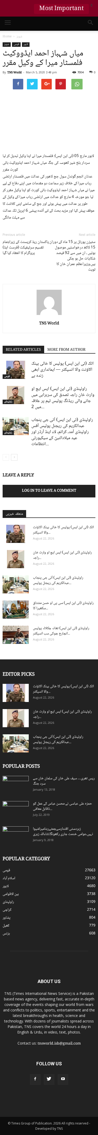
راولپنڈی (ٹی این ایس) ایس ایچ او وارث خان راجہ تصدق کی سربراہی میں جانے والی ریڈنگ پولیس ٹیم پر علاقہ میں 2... (62, 398)
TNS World (14, 72)
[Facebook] (35, 1079)
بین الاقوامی (11, 894)
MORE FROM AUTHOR (66, 350)
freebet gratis (68, 1109)
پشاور (6, 918)
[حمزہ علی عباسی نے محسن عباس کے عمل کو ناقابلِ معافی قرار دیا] (16, 810)
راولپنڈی (8, 402)
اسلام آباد (9, 878)
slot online (58, 1103)
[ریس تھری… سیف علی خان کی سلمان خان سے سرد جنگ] (16, 785)
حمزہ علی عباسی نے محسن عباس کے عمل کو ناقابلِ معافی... (62, 806)
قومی (16, 44)
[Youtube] (63, 1079)
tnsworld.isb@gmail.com (59, 1044)
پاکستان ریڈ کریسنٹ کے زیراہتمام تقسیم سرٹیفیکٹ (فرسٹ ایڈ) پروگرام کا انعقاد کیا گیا (26, 248)
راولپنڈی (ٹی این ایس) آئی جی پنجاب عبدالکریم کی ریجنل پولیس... (58, 580)
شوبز (6, 44)
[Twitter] (49, 1079)
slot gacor (90, 1103)
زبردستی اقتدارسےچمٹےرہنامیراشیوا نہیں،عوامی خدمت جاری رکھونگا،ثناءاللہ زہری (63, 831)
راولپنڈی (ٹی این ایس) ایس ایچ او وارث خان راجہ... (62, 555)
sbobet (6, 1103)
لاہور (26, 44)
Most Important (61, 9)
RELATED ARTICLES (23, 350)
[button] (90, 24)
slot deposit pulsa (46, 1109)
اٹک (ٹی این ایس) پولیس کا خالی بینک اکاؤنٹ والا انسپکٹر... (63, 530)
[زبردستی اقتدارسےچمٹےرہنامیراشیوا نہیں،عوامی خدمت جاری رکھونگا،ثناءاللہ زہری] (16, 835)
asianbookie (41, 1103)
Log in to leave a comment (49, 491)
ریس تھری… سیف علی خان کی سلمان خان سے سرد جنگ (64, 781)
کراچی (7, 910)
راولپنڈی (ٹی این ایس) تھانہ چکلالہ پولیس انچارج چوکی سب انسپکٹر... (61, 631)
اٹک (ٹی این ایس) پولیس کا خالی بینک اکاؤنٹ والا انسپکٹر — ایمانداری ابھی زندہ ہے (62, 370)
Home (7, 36)
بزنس (6, 933)
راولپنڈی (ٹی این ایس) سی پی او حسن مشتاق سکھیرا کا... (63, 606)
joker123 (27, 1109)
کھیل (6, 926)
